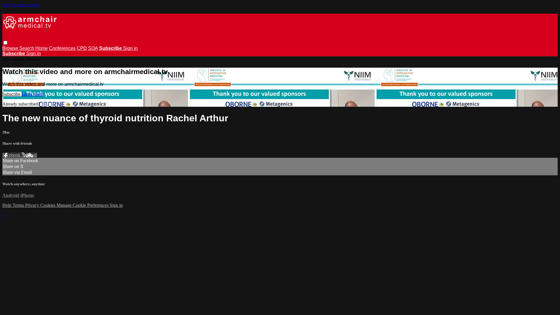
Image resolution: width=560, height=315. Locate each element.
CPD (82, 48)
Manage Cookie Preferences (83, 205)
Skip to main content (21, 4)
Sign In (33, 53)
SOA (93, 48)
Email (31, 155)
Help (7, 205)
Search (27, 48)
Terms (19, 205)
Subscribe (12, 94)
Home (41, 48)
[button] (5, 43)
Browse (10, 48)
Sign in (130, 48)
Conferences (62, 48)
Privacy (32, 205)
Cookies (48, 205)
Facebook (12, 155)
